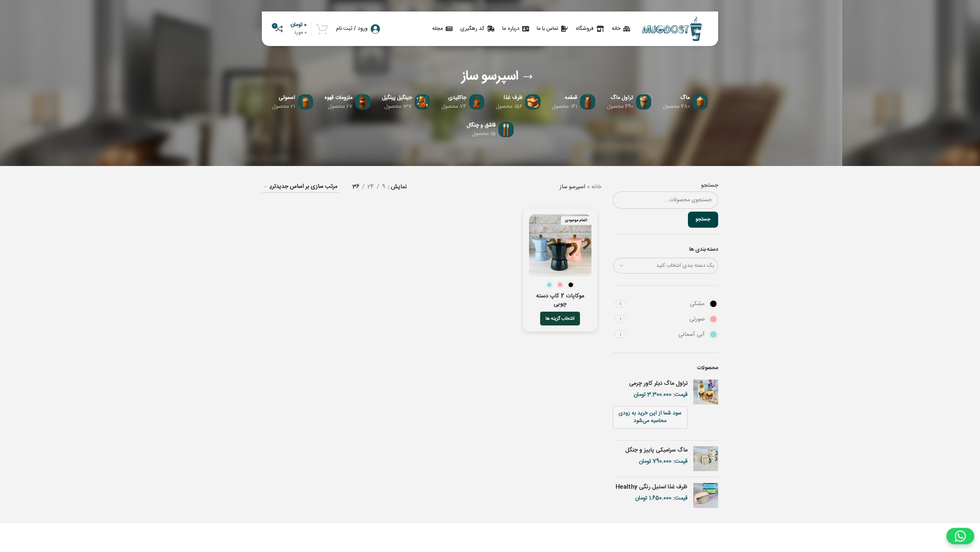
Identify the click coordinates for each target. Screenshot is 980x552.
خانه (596, 187)
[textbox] (666, 265)
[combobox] (666, 266)
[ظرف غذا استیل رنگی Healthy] (705, 495)
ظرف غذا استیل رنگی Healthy (652, 487)
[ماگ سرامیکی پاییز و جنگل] (705, 458)
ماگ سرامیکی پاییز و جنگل (656, 450)
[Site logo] (672, 29)
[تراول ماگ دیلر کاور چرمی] (705, 407)
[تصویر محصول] (560, 245)
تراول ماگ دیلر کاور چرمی (658, 384)
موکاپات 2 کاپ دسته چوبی (560, 300)
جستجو (709, 185)
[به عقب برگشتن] (527, 77)
